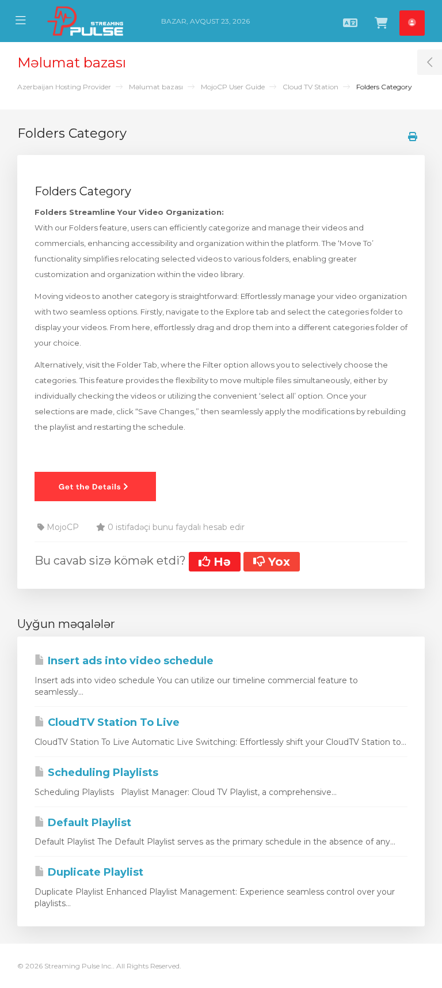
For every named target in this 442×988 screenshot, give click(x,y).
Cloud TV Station (310, 86)
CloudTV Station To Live (112, 722)
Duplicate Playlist (94, 872)
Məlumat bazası (156, 86)
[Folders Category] (95, 485)
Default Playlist (88, 822)
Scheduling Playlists (101, 772)
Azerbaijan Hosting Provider (64, 86)
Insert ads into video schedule (129, 660)
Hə (220, 562)
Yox (277, 562)
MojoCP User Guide (233, 86)
